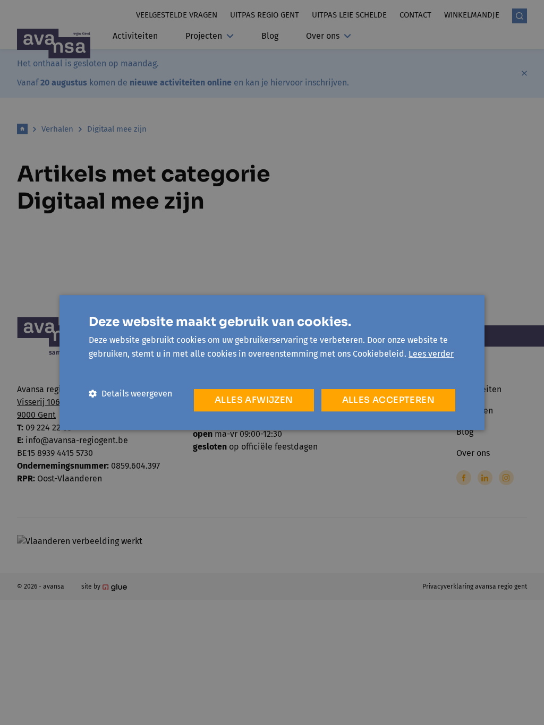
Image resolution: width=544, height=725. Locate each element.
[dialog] (272, 362)
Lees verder (431, 354)
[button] (130, 394)
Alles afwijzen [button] (254, 399)
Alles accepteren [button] (388, 399)
